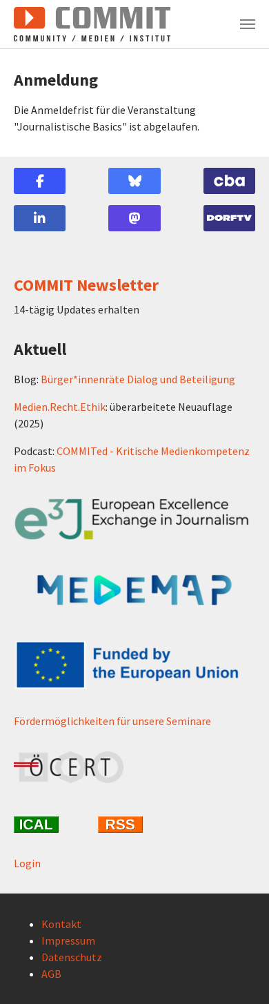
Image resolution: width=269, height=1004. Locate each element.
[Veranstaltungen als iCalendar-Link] (50, 824)
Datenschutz (71, 957)
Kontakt (61, 924)
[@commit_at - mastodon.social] (134, 218)
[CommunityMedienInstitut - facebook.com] (40, 181)
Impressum (68, 940)
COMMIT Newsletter (86, 285)
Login (27, 863)
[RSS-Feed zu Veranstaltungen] (134, 824)
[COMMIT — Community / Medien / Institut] (92, 24)
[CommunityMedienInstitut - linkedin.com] (40, 218)
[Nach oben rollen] (238, 973)
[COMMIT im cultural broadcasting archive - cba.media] (229, 181)
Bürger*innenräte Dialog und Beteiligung (138, 379)
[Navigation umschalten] (247, 24)
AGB (51, 974)
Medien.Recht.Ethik (60, 407)
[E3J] (134, 519)
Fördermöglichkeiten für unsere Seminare (112, 721)
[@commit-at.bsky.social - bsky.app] (134, 181)
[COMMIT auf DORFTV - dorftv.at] (229, 218)
